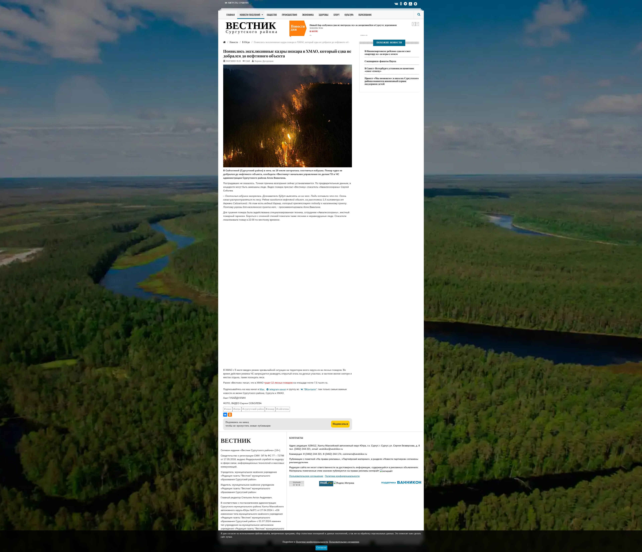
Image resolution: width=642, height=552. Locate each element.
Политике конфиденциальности (312, 542)
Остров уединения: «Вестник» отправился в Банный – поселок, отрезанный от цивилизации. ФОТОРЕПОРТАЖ (360, 26)
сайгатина (283, 409)
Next (417, 24)
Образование (365, 14)
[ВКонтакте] (225, 415)
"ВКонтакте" (310, 389)
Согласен (321, 547)
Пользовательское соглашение (306, 476)
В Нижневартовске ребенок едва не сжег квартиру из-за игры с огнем (388, 53)
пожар (271, 409)
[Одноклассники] (230, 415)
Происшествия (289, 14)
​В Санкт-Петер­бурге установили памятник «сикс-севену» (389, 70)
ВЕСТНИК (251, 26)
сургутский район (254, 409)
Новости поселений (250, 14)
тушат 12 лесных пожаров (278, 382)
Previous (413, 24)
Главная (230, 14)
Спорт (337, 14)
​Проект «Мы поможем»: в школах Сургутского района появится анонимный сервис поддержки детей (392, 81)
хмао (228, 409)
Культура (349, 14)
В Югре (314, 34)
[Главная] (224, 42)
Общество (272, 14)
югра (237, 409)
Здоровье (324, 14)
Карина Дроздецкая (264, 61)
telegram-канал (278, 389)
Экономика (308, 14)
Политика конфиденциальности (342, 476)
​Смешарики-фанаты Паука (380, 61)
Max (262, 389)
